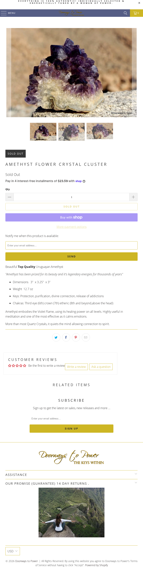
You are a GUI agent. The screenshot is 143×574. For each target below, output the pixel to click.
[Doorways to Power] (71, 13)
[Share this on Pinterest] (76, 337)
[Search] (125, 13)
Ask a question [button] (101, 367)
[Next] (135, 72)
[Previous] (8, 72)
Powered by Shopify (96, 565)
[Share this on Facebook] (66, 337)
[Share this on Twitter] (56, 337)
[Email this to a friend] (86, 337)
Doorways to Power (26, 561)
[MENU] (2, 13)
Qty (7, 189)
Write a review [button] (76, 367)
